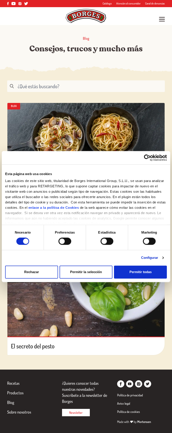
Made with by (134, 422)
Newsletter (76, 412)
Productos (15, 392)
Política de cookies (128, 412)
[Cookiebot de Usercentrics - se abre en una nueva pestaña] (147, 157)
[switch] (64, 241)
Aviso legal (123, 403)
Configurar (149, 258)
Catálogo (107, 3)
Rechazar (31, 272)
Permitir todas (140, 272)
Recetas (13, 383)
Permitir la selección (86, 272)
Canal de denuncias (155, 3)
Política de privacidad (130, 395)
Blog (10, 402)
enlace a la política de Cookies (53, 207)
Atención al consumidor (128, 3)
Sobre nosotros (19, 412)
